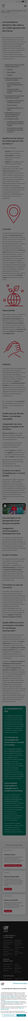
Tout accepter (21, 1015)
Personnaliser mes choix (9, 1015)
